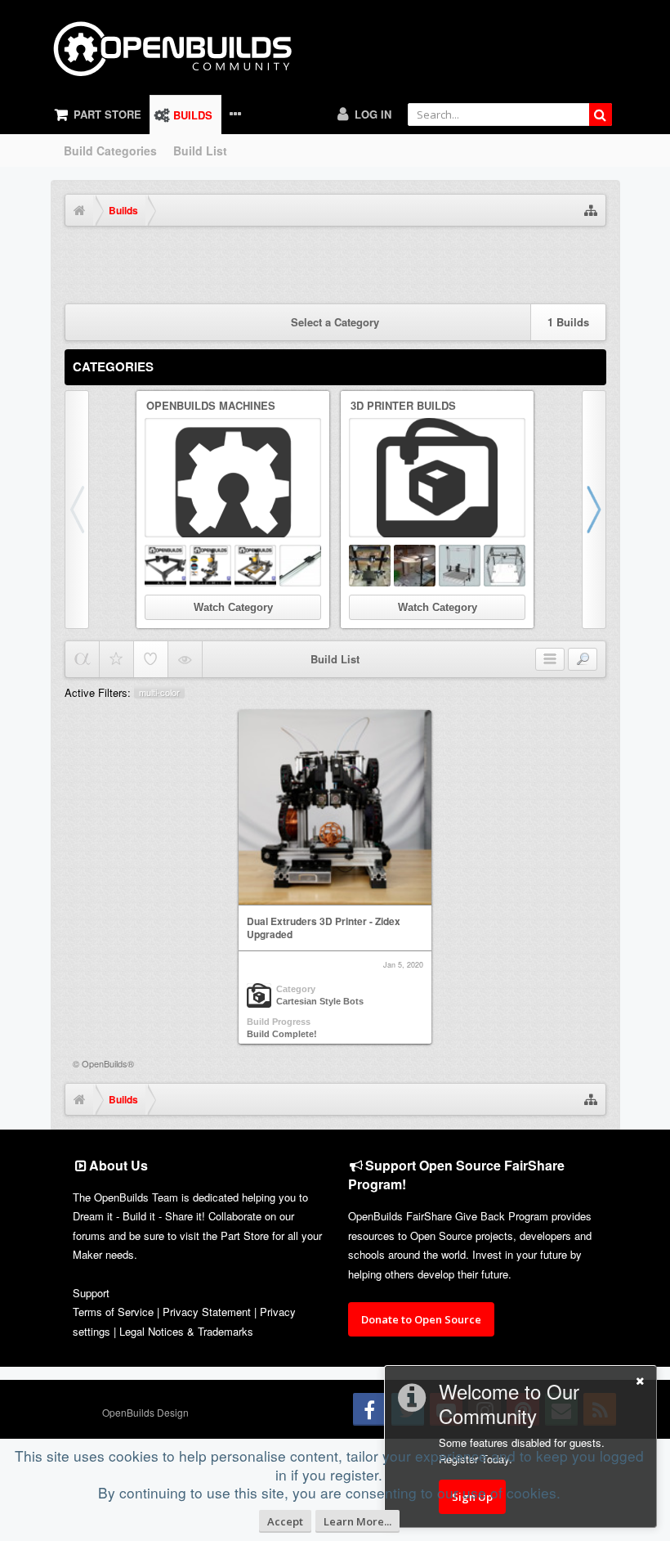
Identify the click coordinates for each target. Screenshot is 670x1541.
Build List (200, 150)
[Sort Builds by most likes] (151, 659)
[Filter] (582, 660)
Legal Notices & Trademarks (186, 1331)
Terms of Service (113, 1311)
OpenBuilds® (108, 1063)
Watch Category (233, 607)
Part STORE (107, 114)
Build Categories (110, 150)
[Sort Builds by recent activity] (82, 659)
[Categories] (550, 660)
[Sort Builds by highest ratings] (116, 659)
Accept (285, 1521)
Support (91, 1293)
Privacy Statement (207, 1311)
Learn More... (357, 1521)
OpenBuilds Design (145, 1412)
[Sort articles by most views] (185, 659)
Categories (113, 366)
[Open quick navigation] (590, 210)
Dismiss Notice (595, 256)
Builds (192, 115)
